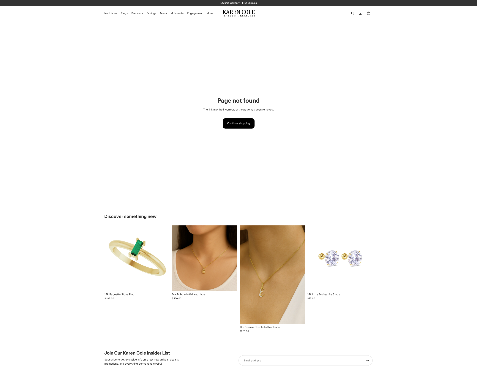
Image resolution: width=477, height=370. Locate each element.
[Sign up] (367, 360)
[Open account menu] (360, 13)
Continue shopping (238, 123)
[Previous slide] (110, 258)
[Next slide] (164, 258)
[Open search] (352, 13)
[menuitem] (210, 13)
